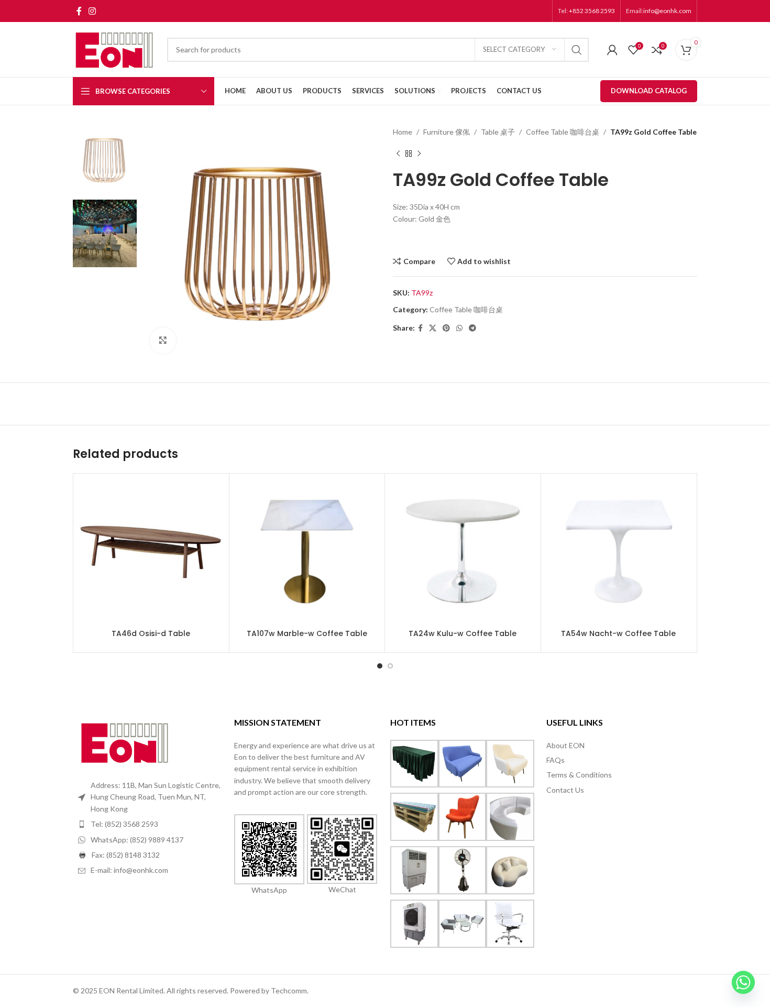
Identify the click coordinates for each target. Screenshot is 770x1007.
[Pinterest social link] (446, 328)
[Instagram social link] (92, 11)
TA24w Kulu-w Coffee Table (462, 633)
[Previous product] (398, 153)
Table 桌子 (498, 131)
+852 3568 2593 (591, 11)
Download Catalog (649, 90)
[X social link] (432, 328)
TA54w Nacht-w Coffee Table (618, 633)
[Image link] (125, 741)
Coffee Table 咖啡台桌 (562, 131)
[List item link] (151, 824)
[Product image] (151, 551)
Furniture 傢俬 (446, 131)
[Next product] (419, 153)
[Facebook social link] (79, 11)
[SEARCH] (577, 50)
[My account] (612, 49)
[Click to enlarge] (163, 340)
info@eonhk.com (667, 11)
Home (402, 131)
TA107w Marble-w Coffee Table (307, 633)
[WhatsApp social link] (459, 328)
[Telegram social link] (472, 328)
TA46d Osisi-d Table (151, 633)
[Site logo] (115, 48)
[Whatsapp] (743, 982)
